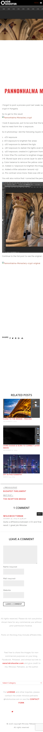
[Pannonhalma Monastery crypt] (17, 118)
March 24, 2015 (9, 477)
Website (7, 590)
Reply (40, 513)
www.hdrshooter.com (13, 663)
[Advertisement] (21, 65)
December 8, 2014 (10, 421)
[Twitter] (12, 712)
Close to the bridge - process (17, 419)
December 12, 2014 (10, 450)
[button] (36, 3)
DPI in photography (12, 474)
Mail (9, 578)
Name (10, 567)
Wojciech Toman (13, 516)
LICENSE (11, 692)
